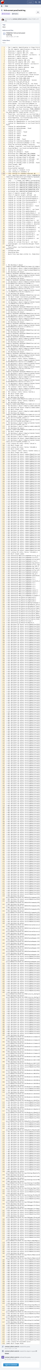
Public (16, 14)
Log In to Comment (11, 1365)
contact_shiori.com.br (20, 19)
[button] (39, 2)
